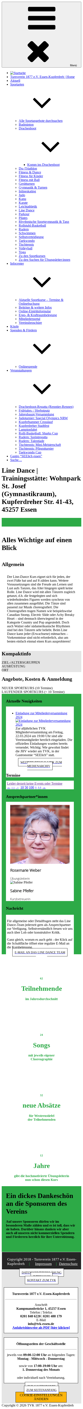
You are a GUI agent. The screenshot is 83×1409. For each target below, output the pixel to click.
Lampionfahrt (28, 429)
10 (22, 787)
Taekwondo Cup (30, 452)
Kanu (22, 199)
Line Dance (26, 210)
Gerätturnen (27, 183)
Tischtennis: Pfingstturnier (36, 448)
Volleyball (25, 248)
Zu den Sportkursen (32, 256)
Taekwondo (27, 240)
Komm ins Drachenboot (43, 164)
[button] (41, 662)
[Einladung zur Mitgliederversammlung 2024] (44, 722)
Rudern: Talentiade (31, 441)
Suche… (16, 460)
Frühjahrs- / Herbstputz (34, 410)
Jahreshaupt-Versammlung (36, 414)
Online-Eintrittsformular (35, 311)
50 (26, 787)
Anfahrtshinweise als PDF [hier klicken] (41, 1327)
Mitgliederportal (29, 319)
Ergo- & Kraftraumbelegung (38, 315)
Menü (73, 65)
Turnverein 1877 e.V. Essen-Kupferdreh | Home (42, 77)
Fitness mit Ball (29, 180)
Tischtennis (26, 244)
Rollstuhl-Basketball (32, 225)
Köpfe (14, 326)
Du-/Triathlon (28, 168)
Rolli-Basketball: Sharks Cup (38, 433)
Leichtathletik (28, 206)
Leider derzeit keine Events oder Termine (34, 783)
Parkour (24, 214)
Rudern (24, 229)
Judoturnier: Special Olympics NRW (43, 418)
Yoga (22, 252)
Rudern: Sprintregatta (33, 437)
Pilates (23, 218)
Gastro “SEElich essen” (26, 456)
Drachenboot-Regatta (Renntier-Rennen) (46, 406)
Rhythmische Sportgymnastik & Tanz (44, 221)
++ (40, 787)
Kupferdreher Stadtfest (34, 425)
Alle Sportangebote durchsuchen (41, 121)
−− (13, 787)
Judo (22, 195)
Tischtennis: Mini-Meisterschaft (40, 445)
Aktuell (15, 80)
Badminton (26, 124)
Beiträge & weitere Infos (35, 307)
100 (31, 787)
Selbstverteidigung (31, 237)
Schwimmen (27, 233)
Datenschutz (68, 1264)
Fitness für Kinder (31, 176)
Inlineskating (27, 191)
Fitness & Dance (30, 172)
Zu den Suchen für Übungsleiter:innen (44, 259)
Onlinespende (28, 366)
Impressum (43, 1264)
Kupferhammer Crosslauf (36, 422)
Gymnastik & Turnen (33, 187)
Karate (23, 202)
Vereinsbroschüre (30, 322)
